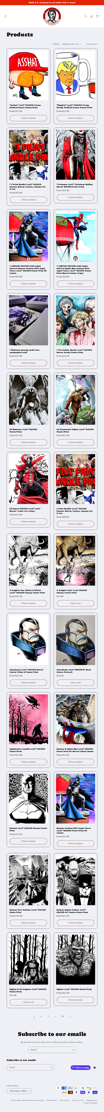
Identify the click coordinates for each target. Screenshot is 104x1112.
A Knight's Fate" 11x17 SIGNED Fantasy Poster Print (72, 591)
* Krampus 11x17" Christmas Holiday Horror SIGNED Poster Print (75, 185)
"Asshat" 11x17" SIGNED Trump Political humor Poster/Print (25, 106)
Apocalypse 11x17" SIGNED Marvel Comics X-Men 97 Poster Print (26, 671)
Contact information (90, 1103)
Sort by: (56, 44)
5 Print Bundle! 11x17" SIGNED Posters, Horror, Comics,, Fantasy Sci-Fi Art (75, 511)
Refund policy (52, 1100)
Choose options (28, 118)
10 (63, 1016)
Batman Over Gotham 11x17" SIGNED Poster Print (28, 911)
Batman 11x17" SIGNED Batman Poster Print (28, 829)
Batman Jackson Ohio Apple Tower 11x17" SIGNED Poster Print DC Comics (74, 830)
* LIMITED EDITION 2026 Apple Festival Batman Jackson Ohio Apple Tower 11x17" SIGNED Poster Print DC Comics (28, 269)
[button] (5, 16)
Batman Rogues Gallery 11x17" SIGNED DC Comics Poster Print (72, 911)
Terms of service (78, 1100)
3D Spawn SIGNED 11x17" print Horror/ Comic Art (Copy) (25, 510)
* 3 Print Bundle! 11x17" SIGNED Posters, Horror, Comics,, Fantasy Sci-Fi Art (28, 186)
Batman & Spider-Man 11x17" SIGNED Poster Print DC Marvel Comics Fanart (75, 750)
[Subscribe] (73, 1050)
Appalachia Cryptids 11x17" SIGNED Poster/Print (27, 750)
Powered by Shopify (37, 1100)
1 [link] (34, 1016)
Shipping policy (91, 1100)
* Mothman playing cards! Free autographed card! (24, 351)
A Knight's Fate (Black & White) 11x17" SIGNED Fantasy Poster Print (27, 591)
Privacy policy (65, 1100)
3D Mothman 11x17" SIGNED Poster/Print (23, 430)
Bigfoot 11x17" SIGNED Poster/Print (74, 989)
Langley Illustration (23, 1100)
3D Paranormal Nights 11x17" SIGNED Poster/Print (75, 430)
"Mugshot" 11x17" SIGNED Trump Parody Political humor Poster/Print (74, 106)
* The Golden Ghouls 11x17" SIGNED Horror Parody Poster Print (74, 351)
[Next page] (70, 1016)
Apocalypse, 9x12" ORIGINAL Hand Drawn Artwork (74, 671)
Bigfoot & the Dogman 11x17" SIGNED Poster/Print (28, 990)
